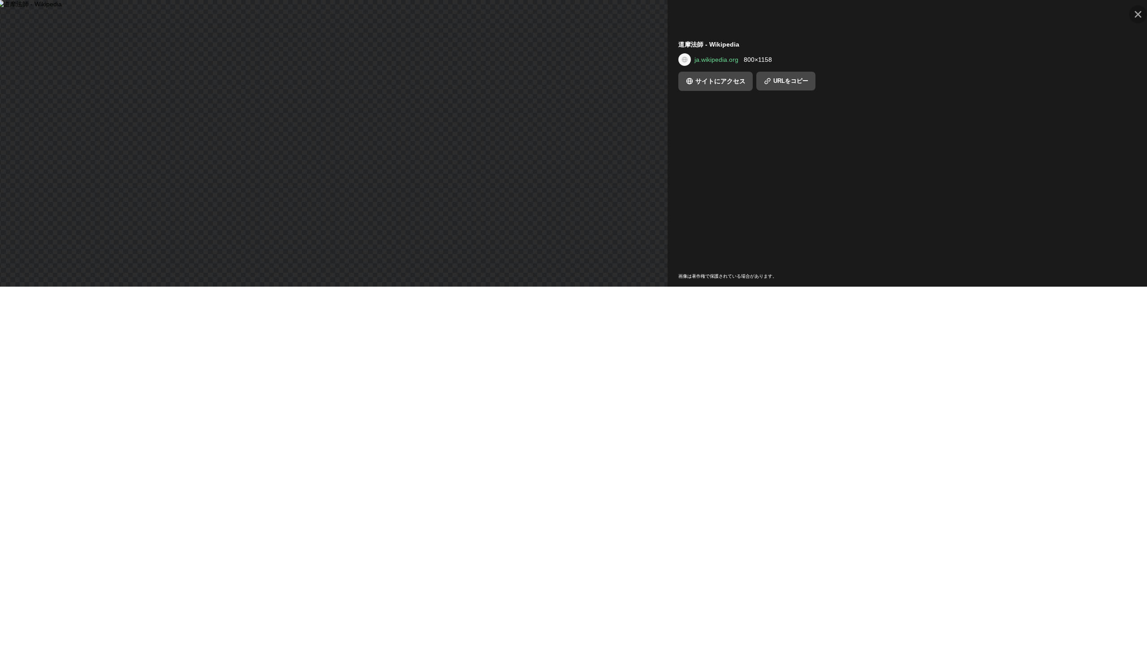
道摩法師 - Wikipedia (708, 44)
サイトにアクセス (720, 81)
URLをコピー (790, 80)
